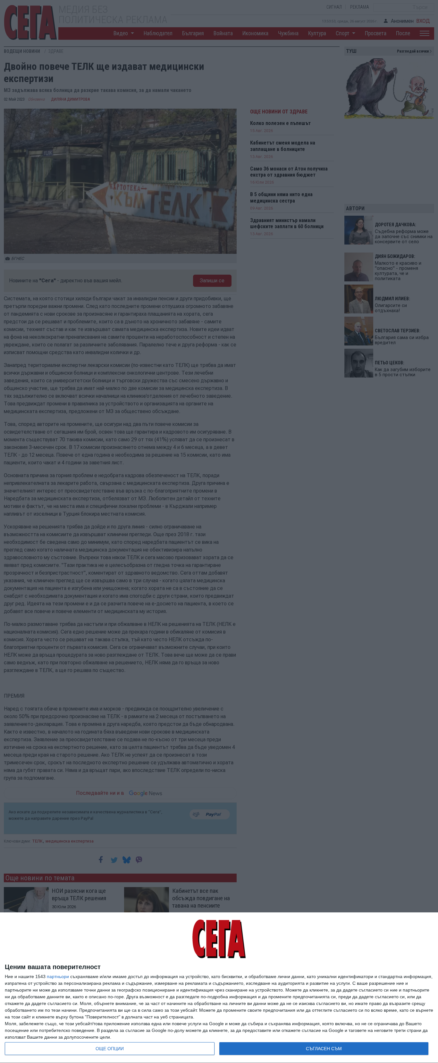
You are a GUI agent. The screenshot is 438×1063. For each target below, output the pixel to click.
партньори (58, 976)
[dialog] (219, 988)
